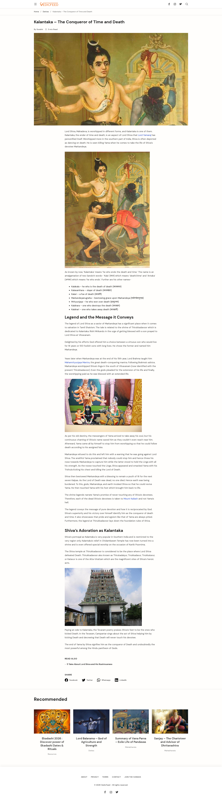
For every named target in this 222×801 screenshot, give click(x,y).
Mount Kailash (131, 498)
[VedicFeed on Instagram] (175, 4)
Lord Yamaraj (144, 135)
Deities (46, 12)
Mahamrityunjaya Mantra (77, 362)
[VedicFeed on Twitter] (180, 4)
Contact (116, 777)
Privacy (95, 777)
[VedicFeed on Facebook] (170, 4)
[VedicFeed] (49, 4)
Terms (105, 777)
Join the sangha (132, 777)
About (84, 777)
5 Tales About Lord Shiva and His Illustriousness (89, 664)
